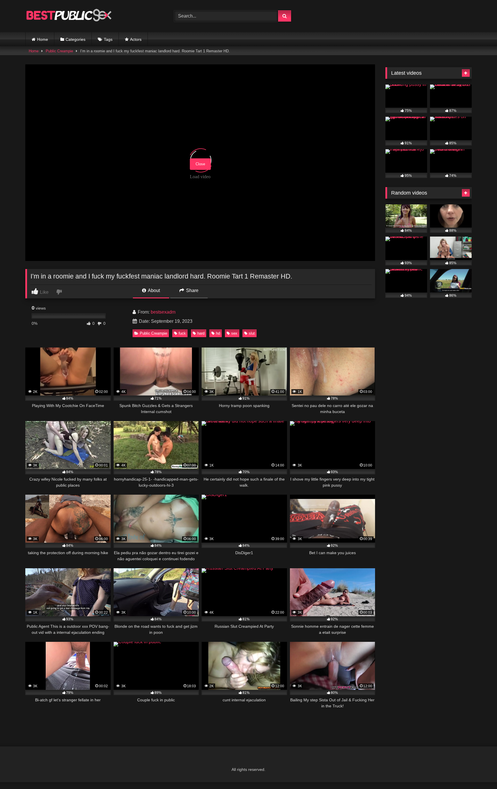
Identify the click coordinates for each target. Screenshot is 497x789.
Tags (108, 39)
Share (191, 290)
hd (218, 333)
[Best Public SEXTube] (68, 16)
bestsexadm (163, 312)
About (153, 290)
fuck (182, 333)
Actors (136, 39)
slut (252, 333)
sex (234, 333)
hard (200, 333)
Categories (75, 39)
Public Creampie (59, 51)
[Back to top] (479, 772)
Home (42, 39)
